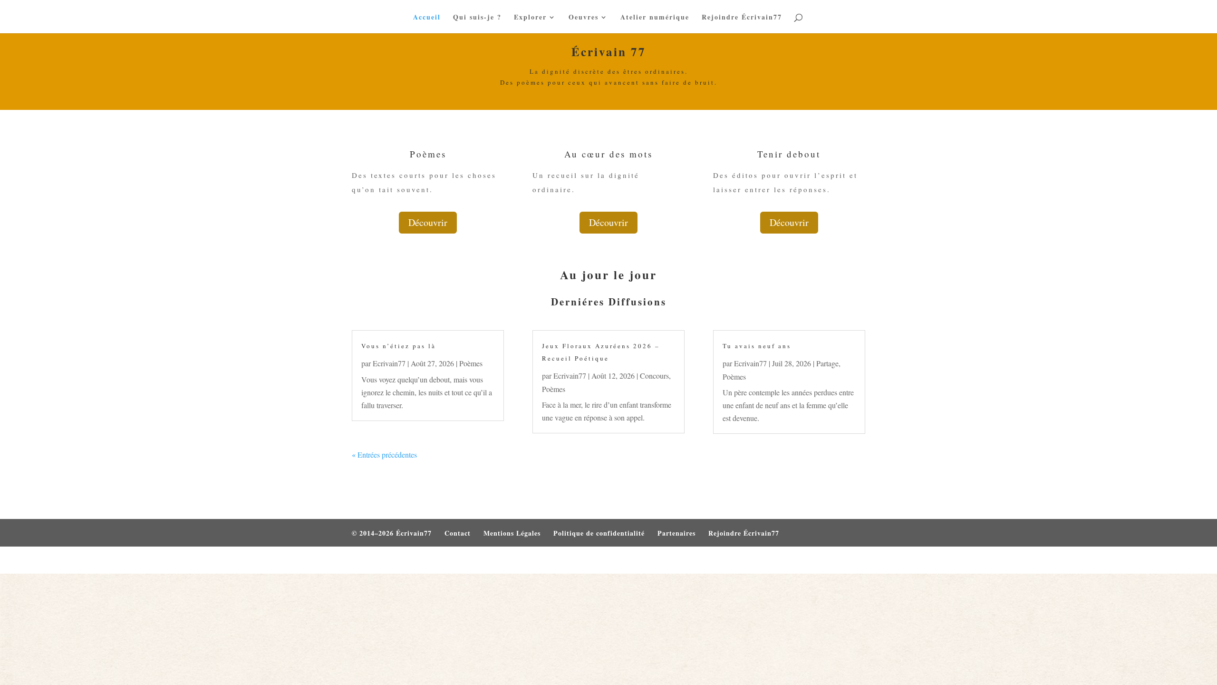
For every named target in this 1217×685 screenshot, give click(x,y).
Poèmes (471, 363)
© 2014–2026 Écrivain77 (392, 533)
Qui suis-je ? (477, 18)
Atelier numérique (654, 18)
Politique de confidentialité (599, 533)
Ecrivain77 (389, 363)
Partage (827, 363)
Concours (654, 376)
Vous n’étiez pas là (398, 346)
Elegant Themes (403, 560)
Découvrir (427, 222)
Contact (457, 533)
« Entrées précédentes (384, 455)
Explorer (530, 18)
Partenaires (676, 533)
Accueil (427, 18)
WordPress (482, 560)
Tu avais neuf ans (757, 346)
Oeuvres (584, 18)
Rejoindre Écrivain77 (742, 18)
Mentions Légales (512, 533)
